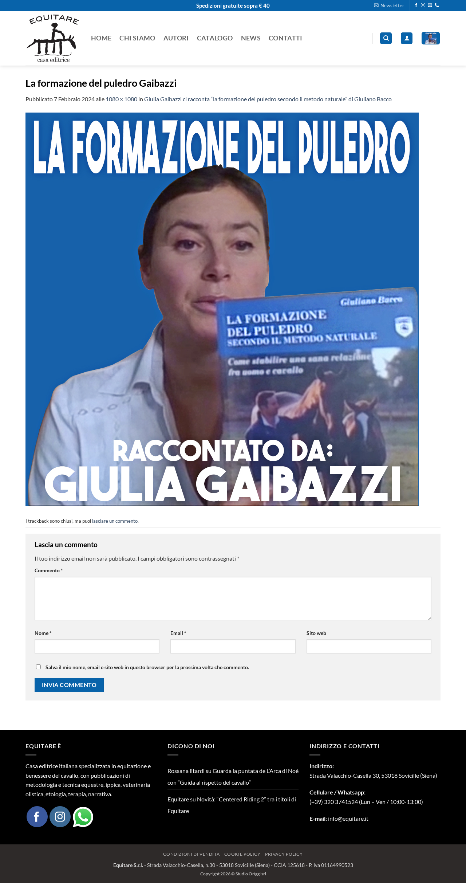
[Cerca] (386, 38)
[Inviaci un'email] (430, 5)
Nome (43, 633)
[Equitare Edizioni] (52, 38)
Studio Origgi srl (251, 873)
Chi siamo (137, 38)
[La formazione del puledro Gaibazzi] (222, 308)
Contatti (286, 38)
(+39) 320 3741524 (333, 801)
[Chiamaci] (437, 5)
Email (178, 633)
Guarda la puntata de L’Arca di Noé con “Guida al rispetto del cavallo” (233, 776)
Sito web (316, 633)
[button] (389, 5)
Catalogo (215, 38)
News (251, 38)
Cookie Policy (242, 854)
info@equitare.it (348, 818)
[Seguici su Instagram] (423, 5)
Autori (176, 38)
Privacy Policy (284, 854)
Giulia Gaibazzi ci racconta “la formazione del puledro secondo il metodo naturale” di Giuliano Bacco (268, 98)
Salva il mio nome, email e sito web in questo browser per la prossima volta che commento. (147, 667)
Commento (49, 570)
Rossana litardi (186, 770)
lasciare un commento (115, 521)
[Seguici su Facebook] (416, 5)
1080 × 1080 (121, 98)
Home (101, 38)
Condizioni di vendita (191, 854)
